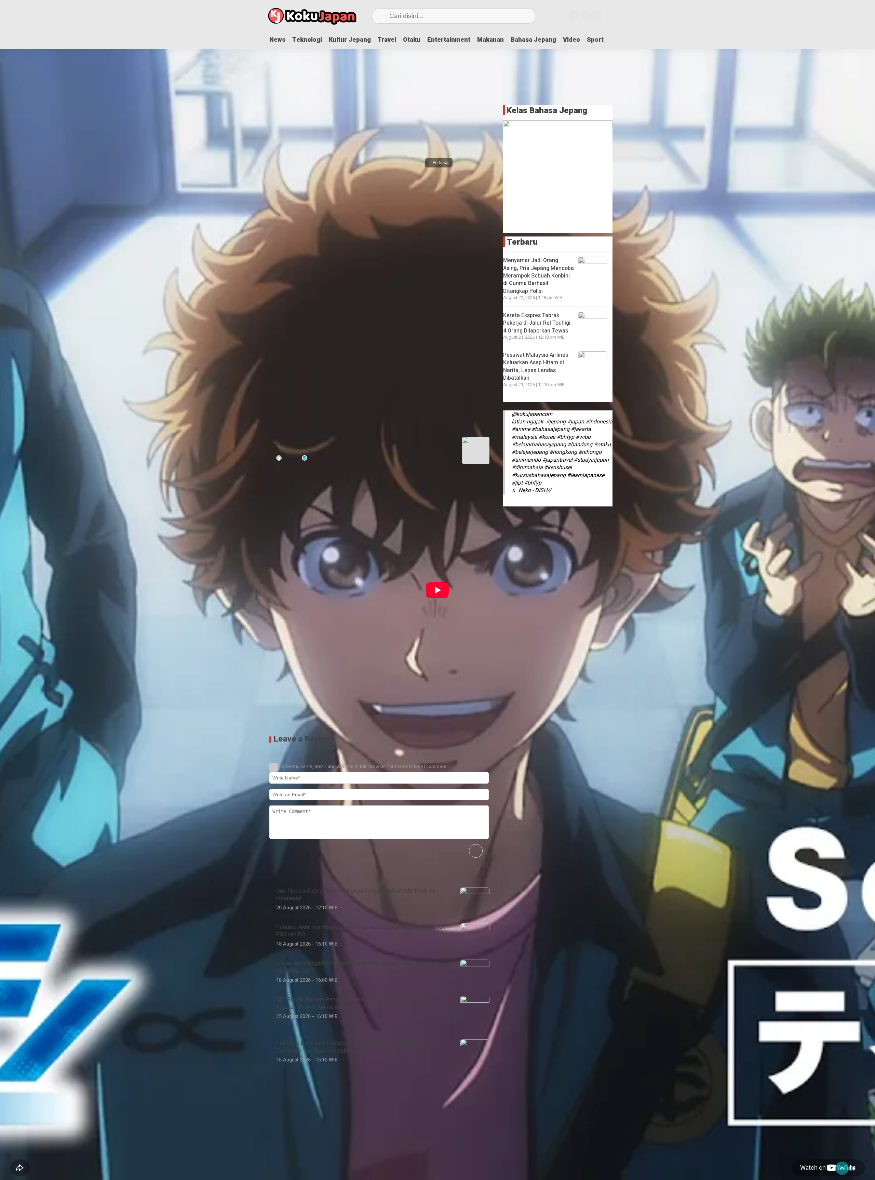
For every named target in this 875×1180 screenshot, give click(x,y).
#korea (547, 437)
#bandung (579, 444)
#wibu (583, 437)
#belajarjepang (530, 452)
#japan (575, 422)
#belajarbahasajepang (539, 444)
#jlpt (517, 483)
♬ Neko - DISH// (531, 490)
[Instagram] (574, 15)
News (277, 39)
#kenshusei (558, 467)
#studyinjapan (591, 460)
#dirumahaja (527, 467)
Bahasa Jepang (533, 39)
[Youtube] (585, 15)
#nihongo (590, 452)
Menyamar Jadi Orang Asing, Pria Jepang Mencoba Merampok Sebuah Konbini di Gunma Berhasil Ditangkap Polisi (538, 275)
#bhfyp (565, 437)
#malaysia (524, 437)
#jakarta (581, 429)
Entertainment (448, 39)
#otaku (602, 444)
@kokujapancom (532, 414)
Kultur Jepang (350, 39)
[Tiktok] (597, 15)
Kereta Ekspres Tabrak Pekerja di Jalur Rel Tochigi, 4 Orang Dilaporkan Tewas (537, 323)
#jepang (556, 422)
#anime (521, 429)
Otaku (411, 39)
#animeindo (526, 460)
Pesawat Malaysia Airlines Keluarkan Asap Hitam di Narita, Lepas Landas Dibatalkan (535, 366)
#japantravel (557, 460)
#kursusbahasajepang (539, 475)
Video (571, 39)
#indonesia (598, 422)
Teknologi (307, 39)
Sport (595, 39)
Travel (387, 39)
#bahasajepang (550, 429)
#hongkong (563, 452)
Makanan (490, 39)
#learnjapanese (585, 475)
